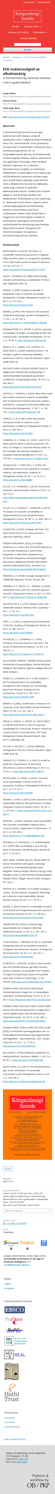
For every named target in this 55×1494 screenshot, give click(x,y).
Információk (39, 32)
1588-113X (23, 1459)
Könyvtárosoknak (12, 1426)
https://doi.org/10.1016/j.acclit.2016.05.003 (23, 917)
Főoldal (6, 57)
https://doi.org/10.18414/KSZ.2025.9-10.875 (28, 117)
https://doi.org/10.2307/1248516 (28, 771)
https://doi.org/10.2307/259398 (18, 792)
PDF (9, 1168)
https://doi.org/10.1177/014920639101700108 (25, 322)
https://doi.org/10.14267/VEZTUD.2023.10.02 (30, 999)
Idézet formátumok (13, 1210)
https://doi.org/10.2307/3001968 (27, 1060)
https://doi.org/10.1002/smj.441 (18, 305)
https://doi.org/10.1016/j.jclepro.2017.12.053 (24, 269)
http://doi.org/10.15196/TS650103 (19, 1046)
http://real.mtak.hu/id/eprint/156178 (20, 935)
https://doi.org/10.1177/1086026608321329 (23, 835)
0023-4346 (22, 1461)
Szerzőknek (9, 1422)
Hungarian (9, 1288)
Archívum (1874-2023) (18, 32)
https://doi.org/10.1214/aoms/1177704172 (23, 654)
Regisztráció (29, 2)
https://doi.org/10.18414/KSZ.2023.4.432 (22, 386)
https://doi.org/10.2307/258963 (18, 632)
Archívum (17, 57)
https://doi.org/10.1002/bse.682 (18, 956)
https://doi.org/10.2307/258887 (18, 479)
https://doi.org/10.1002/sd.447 (31, 340)
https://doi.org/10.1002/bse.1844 (18, 696)
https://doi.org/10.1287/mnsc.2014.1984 (22, 522)
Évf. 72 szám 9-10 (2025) (34, 57)
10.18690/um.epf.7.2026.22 (16, 1264)
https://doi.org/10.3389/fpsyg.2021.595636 (31, 981)
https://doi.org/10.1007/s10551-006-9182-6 (23, 714)
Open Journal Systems (15, 1439)
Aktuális (15, 26)
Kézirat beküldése (28, 38)
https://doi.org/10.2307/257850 (18, 433)
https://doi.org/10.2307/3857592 (18, 615)
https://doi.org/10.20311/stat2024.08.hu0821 (24, 1021)
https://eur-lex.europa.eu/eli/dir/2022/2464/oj (24, 569)
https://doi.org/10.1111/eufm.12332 (31, 458)
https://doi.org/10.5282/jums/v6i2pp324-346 (24, 1081)
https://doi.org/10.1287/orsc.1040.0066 (28, 597)
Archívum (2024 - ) (32, 26)
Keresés (27, 50)
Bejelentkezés (44, 2)
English (7, 1283)
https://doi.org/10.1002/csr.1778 (25, 412)
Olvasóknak (9, 1417)
